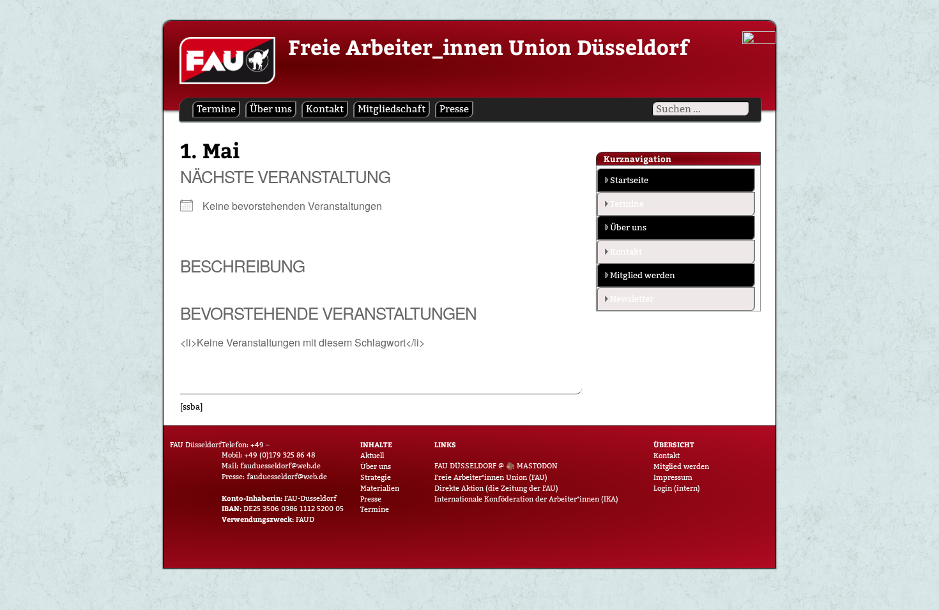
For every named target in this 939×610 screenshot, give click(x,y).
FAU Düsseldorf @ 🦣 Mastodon (496, 465)
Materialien (379, 488)
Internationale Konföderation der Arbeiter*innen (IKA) (526, 499)
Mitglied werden (642, 275)
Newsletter (631, 299)
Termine (216, 109)
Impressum (672, 477)
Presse (454, 109)
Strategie (375, 477)
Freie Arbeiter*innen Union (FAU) (490, 477)
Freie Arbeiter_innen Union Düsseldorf (488, 47)
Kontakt (325, 109)
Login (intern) (676, 488)
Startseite (629, 180)
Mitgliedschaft (391, 109)
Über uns (271, 109)
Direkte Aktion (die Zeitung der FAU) (496, 488)
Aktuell (372, 455)
